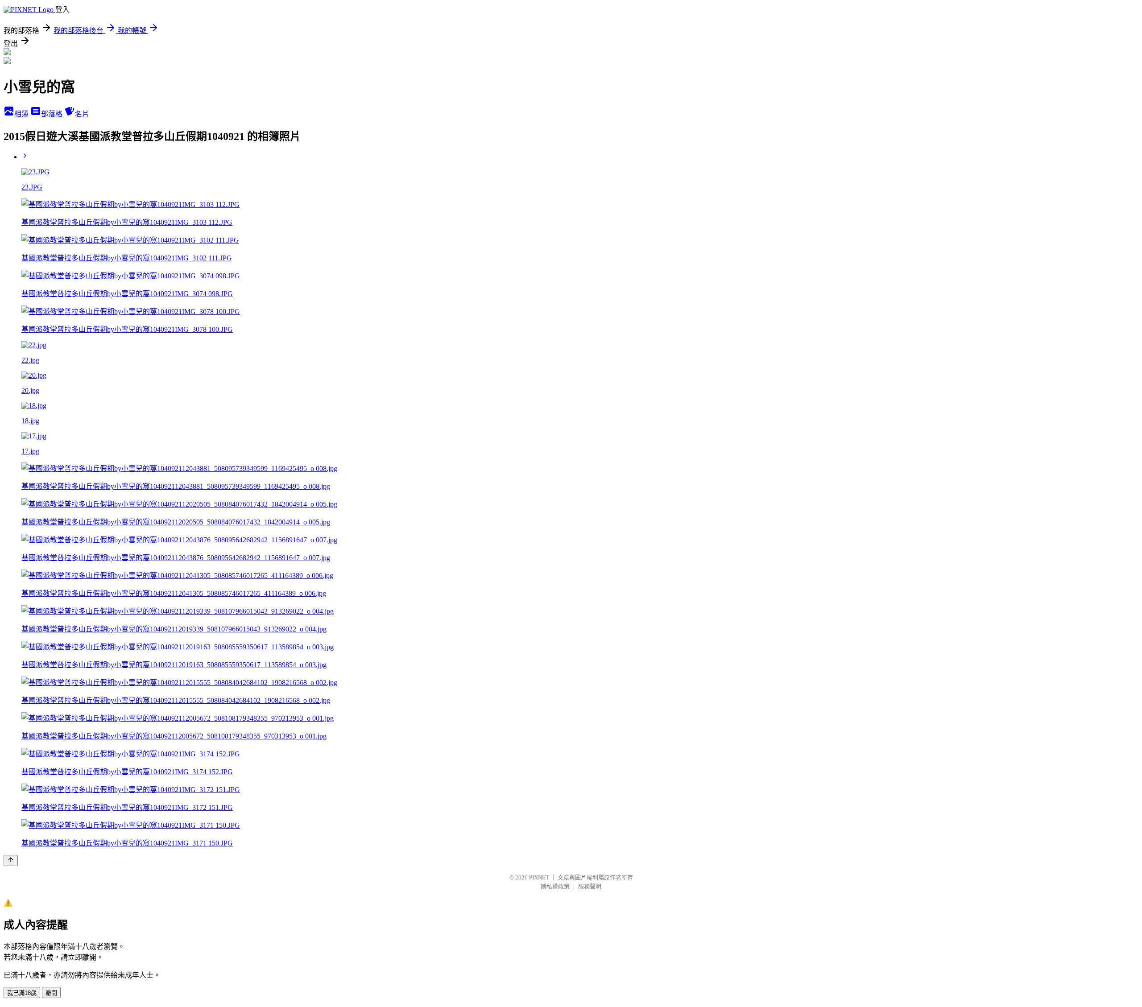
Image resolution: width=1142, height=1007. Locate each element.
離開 (51, 993)
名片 (82, 114)
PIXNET (539, 877)
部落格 (52, 114)
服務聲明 (589, 886)
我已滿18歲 (22, 993)
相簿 (22, 114)
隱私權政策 (555, 886)
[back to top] (11, 860)
